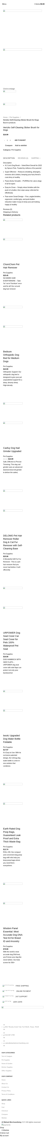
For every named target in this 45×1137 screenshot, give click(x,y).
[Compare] (5, 260)
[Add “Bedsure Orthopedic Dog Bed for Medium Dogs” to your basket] (5, 394)
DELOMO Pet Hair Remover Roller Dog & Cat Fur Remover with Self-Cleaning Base (12, 542)
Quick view (5, 303)
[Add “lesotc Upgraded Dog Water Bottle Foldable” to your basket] (5, 775)
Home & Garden (7, 1063)
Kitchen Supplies (7, 1067)
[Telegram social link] (27, 1)
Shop (3, 1103)
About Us (5, 1083)
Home (5, 117)
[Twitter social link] (20, 1)
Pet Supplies (15, 117)
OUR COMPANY (7, 1076)
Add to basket (20, 140)
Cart (3, 1107)
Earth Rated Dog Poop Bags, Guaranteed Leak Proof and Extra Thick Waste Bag (12, 835)
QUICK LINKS (6, 1100)
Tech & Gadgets (7, 1056)
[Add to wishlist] (5, 292)
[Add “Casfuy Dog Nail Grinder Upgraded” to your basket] (5, 481)
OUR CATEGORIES (8, 1053)
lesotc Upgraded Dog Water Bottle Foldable (11, 738)
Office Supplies (7, 1070)
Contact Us (5, 1087)
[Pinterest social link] (22, 1)
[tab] (9, 158)
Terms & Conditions (8, 1094)
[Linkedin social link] (25, 1)
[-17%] (12, 412)
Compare (5, 1114)
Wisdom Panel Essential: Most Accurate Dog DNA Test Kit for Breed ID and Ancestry (12, 935)
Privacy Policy (6, 1091)
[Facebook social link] (18, 1)
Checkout (5, 1111)
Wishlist (4, 1118)
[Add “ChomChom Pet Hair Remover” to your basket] (5, 298)
